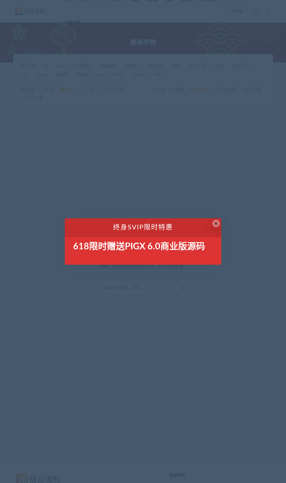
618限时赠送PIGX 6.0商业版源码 (139, 246)
